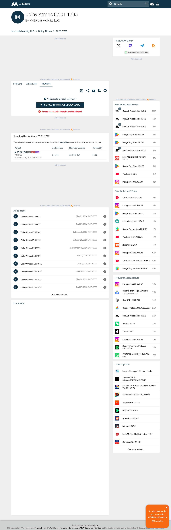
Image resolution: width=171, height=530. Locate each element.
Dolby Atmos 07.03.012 (30, 224)
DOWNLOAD (17, 84)
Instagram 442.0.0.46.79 (133, 205)
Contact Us (99, 528)
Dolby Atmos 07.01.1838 (31, 280)
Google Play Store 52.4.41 (133, 135)
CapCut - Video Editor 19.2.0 (134, 316)
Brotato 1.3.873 (129, 426)
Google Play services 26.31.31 (135, 229)
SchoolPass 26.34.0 (131, 418)
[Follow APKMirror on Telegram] (142, 47)
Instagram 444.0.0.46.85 (133, 339)
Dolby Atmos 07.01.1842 (31, 264)
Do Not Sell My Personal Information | (63, 528)
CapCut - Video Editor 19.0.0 (134, 127)
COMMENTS (46, 84)
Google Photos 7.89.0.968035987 (136, 308)
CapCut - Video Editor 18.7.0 (134, 150)
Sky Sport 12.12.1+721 (132, 442)
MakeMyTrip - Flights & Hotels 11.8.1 (138, 434)
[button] (81, 91)
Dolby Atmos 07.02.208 (30, 232)
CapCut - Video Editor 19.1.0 (134, 119)
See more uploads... (60, 295)
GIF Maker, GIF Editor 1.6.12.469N (136, 395)
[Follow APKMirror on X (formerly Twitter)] (118, 47)
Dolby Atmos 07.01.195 (30, 240)
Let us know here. (91, 525)
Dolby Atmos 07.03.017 (30, 217)
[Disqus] (60, 410)
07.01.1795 (22, 152)
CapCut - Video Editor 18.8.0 (134, 111)
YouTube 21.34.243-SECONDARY (136, 261)
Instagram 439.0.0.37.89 (133, 182)
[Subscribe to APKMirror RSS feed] (153, 47)
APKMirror (24, 4)
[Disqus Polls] (60, 340)
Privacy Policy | (41, 528)
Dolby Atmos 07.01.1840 (31, 272)
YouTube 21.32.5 (130, 174)
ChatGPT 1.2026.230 (131, 300)
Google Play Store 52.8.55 (133, 213)
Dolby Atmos (45, 31)
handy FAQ (64, 142)
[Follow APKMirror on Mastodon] (130, 47)
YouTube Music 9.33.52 (132, 198)
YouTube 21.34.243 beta (133, 237)
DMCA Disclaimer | (87, 528)
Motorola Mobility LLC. (45, 20)
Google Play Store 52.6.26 (133, 166)
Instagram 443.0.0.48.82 (133, 253)
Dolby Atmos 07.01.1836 (31, 287)
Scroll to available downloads (62, 105)
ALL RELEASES (32, 84)
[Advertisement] (60, 59)
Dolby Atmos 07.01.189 (30, 256)
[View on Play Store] (93, 91)
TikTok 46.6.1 (128, 331)
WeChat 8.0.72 (129, 324)
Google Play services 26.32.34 (135, 268)
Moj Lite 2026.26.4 (130, 410)
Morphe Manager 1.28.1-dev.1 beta (137, 371)
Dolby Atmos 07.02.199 (30, 248)
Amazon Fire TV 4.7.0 (132, 403)
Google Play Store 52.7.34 (133, 142)
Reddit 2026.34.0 (130, 245)
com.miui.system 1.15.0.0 (133, 221)
